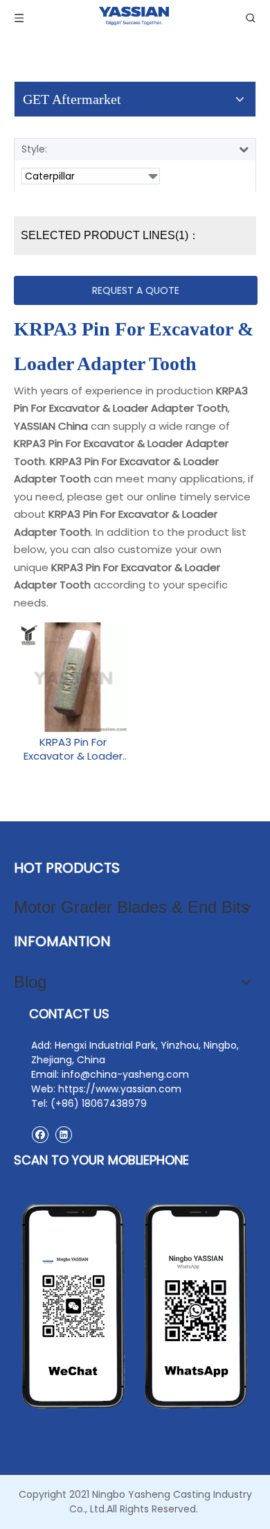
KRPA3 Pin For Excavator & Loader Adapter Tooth (73, 749)
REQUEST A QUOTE (135, 290)
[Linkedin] (63, 1134)
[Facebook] (39, 1134)
